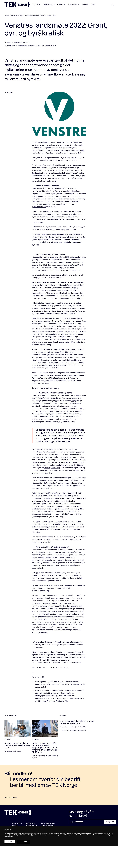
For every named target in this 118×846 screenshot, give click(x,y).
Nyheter (60, 4)
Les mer (24, 842)
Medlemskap (48, 4)
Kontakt (85, 4)
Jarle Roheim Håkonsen (48, 825)
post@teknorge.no (31, 825)
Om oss (36, 4)
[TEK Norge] (17, 6)
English (93, 4)
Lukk (10, 842)
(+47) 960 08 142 (30, 823)
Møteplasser (72, 4)
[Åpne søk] (113, 5)
